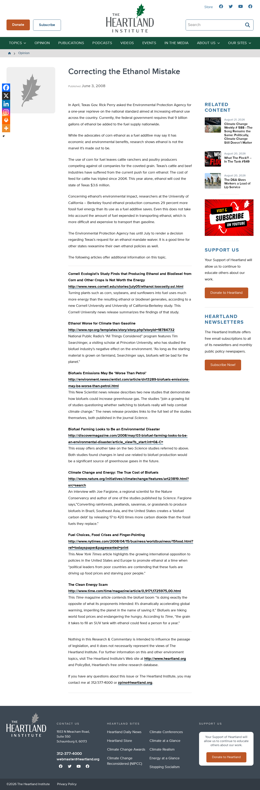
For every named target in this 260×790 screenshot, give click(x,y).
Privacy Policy (67, 784)
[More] (6, 128)
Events (149, 43)
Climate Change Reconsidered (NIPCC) (124, 761)
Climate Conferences (166, 732)
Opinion (42, 43)
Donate (18, 25)
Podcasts (102, 43)
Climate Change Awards (126, 749)
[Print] (6, 120)
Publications (71, 43)
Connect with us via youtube (240, 6)
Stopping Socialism (165, 767)
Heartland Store (119, 741)
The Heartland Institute (130, 18)
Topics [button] (15, 43)
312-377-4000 (69, 754)
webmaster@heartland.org (78, 759)
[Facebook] (6, 88)
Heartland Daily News (124, 732)
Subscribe (47, 25)
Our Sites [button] (237, 43)
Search (247, 25)
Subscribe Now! (222, 365)
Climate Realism (162, 749)
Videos (127, 43)
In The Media (176, 43)
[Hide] (3, 136)
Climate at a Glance (165, 741)
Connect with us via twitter (231, 6)
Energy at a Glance (165, 758)
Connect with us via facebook (221, 6)
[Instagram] (6, 112)
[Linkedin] (6, 104)
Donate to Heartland (226, 293)
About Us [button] (206, 43)
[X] (6, 96)
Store (208, 7)
